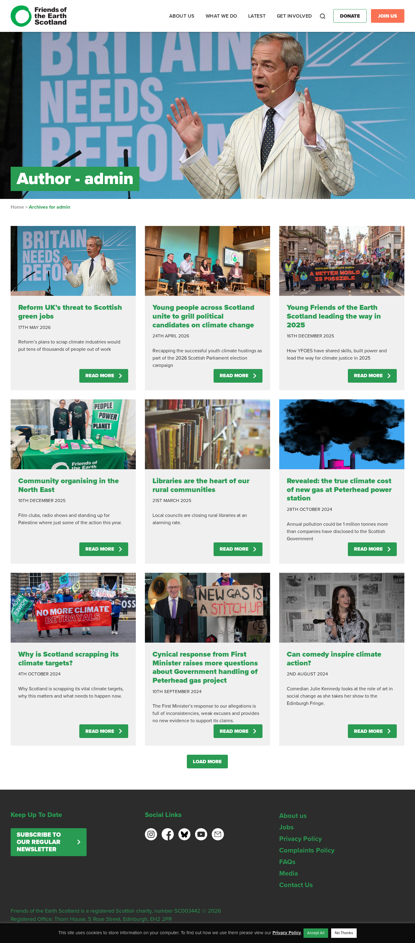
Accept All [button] (315, 933)
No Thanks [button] (344, 933)
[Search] (322, 16)
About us (293, 816)
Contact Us (296, 885)
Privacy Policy (300, 839)
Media (288, 873)
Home (17, 207)
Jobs (286, 827)
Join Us (387, 16)
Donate (350, 16)
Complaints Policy (306, 850)
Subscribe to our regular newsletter (39, 842)
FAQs (287, 862)
